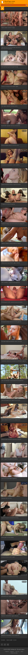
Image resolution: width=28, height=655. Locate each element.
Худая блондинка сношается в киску (9, 517)
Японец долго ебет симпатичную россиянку (11, 302)
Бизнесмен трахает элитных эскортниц (10, 125)
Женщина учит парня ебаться (8, 596)
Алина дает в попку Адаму (7, 537)
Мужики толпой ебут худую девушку (9, 615)
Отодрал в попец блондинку (8, 204)
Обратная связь (14, 653)
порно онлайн (9, 640)
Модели (12, 651)
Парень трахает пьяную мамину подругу (11, 243)
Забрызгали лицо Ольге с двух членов (10, 263)
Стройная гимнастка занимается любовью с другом (13, 361)
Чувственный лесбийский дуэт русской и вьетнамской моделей (11, 47)
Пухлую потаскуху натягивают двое (9, 86)
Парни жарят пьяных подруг (8, 27)
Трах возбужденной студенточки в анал (10, 400)
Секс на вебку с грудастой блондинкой (10, 282)
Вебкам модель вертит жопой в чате (10, 145)
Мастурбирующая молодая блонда (9, 66)
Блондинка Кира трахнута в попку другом (11, 321)
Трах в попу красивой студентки (9, 478)
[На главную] (9, 2)
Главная (7, 651)
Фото (22, 651)
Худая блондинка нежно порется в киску (11, 184)
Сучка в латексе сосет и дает (8, 557)
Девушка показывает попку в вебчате (10, 635)
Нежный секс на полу (6, 498)
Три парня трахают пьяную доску (9, 106)
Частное (17, 651)
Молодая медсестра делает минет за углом (11, 341)
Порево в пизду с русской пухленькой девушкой (12, 223)
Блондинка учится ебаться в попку (9, 576)
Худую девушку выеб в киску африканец (10, 419)
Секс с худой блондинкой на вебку (9, 459)
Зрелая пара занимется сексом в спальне (11, 439)
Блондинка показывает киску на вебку (10, 164)
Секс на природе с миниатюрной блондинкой (12, 380)
